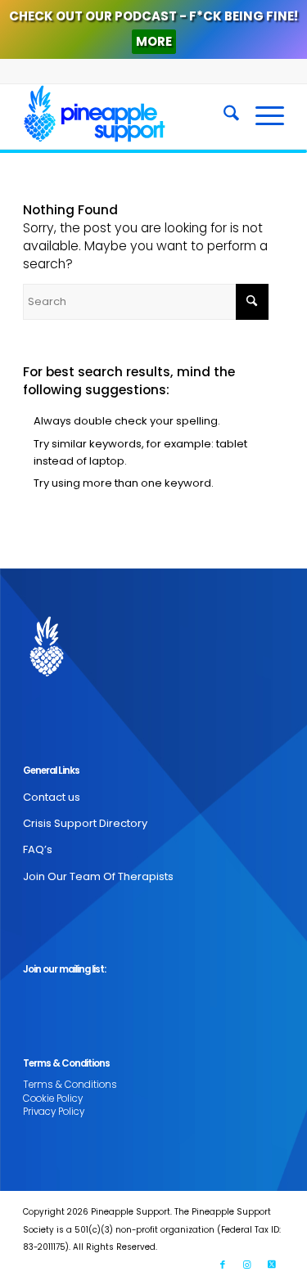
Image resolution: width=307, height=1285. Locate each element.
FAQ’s (37, 849)
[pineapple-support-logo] (127, 116)
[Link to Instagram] (247, 1264)
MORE (154, 41)
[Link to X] (272, 1264)
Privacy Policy (53, 1111)
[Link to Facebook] (222, 1264)
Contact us (51, 797)
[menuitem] (223, 116)
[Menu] (261, 116)
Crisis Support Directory (85, 823)
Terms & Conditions (70, 1084)
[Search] (223, 116)
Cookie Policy (53, 1098)
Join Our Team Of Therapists (98, 876)
